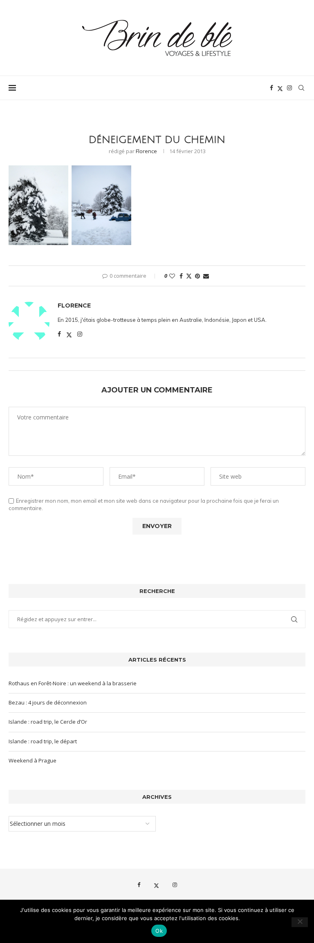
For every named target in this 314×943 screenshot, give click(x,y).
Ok (159, 930)
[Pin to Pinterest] (197, 276)
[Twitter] (280, 88)
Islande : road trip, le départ (43, 741)
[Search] (301, 88)
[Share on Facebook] (181, 276)
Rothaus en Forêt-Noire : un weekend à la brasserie (73, 683)
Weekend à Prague (32, 760)
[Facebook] (271, 88)
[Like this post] (172, 276)
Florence (146, 151)
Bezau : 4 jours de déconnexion (48, 702)
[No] (300, 922)
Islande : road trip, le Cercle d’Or (48, 721)
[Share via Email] (206, 276)
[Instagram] (289, 88)
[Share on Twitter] (189, 276)
